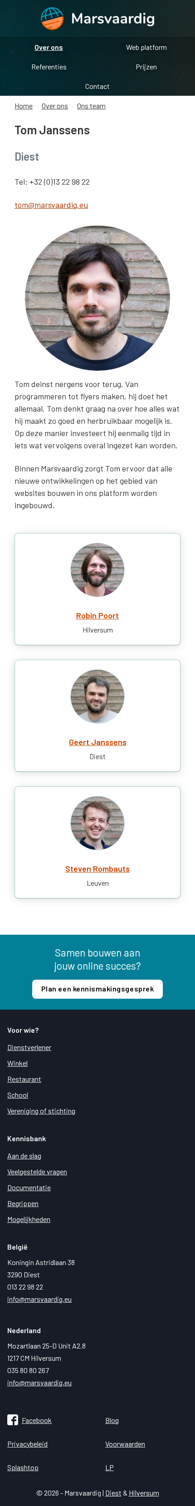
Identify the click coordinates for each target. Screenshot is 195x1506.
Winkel (17, 1063)
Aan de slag (24, 1155)
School (17, 1094)
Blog (112, 1420)
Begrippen (23, 1203)
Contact (97, 86)
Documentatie (29, 1187)
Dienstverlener (29, 1047)
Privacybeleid (27, 1443)
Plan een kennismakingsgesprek (97, 988)
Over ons (48, 47)
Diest (113, 1492)
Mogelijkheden (28, 1219)
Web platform (146, 47)
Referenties (49, 66)
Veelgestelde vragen (37, 1171)
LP (109, 1467)
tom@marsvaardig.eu (51, 205)
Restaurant (24, 1078)
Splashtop (23, 1467)
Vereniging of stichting (41, 1110)
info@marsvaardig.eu (39, 1299)
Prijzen (146, 66)
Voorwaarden (125, 1443)
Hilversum (144, 1492)
